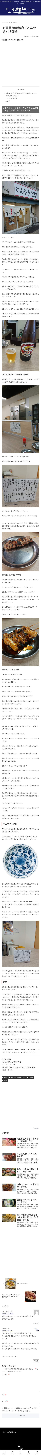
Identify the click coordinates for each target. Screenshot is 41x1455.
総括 (8, 101)
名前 (4, 1394)
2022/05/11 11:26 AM (7, 1313)
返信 (36, 1323)
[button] (37, 716)
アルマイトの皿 (12, 98)
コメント (5, 1374)
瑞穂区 (5, 1080)
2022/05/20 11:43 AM (7, 1330)
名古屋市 (30, 1077)
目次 (18, 89)
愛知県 (5, 1077)
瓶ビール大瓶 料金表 (10, 1432)
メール (5, 1401)
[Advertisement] (20, 63)
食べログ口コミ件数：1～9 (18, 1077)
